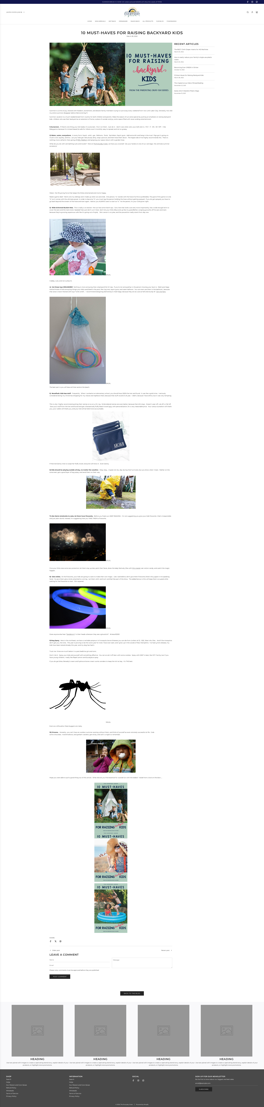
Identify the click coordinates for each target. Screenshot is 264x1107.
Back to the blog (132, 993)
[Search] (247, 12)
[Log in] (252, 12)
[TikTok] (257, 2)
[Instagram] (252, 2)
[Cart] (257, 12)
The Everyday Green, (100, 144)
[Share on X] (55, 941)
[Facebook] (247, 2)
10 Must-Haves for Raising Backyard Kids (189, 75)
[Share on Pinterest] (60, 941)
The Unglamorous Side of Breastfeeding (188, 83)
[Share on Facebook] (50, 941)
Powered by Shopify (142, 1104)
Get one (161, 292)
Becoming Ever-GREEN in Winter (186, 67)
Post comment (60, 977)
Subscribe (204, 1089)
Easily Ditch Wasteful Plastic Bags (186, 91)
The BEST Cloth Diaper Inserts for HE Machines (191, 49)
